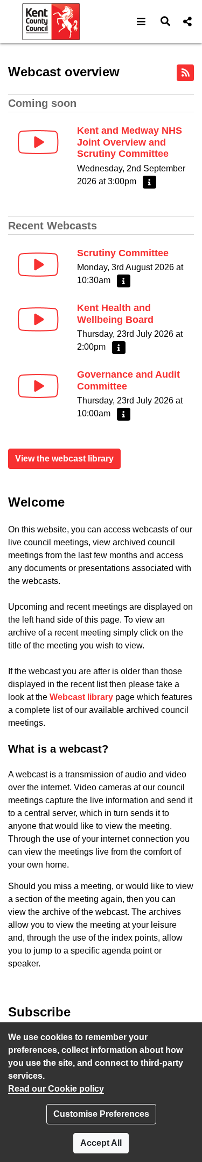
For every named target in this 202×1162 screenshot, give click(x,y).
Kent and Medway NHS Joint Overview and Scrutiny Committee (129, 142)
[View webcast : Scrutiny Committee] (38, 265)
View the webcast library (64, 458)
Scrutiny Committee (123, 253)
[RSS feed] (185, 72)
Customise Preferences (101, 1113)
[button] (141, 21)
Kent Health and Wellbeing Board (115, 313)
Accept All (101, 1142)
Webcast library (81, 697)
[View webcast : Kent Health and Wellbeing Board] (38, 319)
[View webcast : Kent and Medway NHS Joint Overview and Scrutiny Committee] (38, 142)
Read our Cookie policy (56, 1088)
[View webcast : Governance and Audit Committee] (38, 386)
